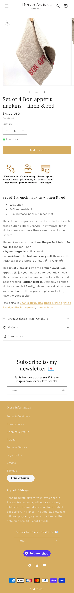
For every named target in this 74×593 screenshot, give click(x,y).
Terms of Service (17, 447)
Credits (11, 463)
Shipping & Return (18, 432)
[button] (7, 6)
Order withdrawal (20, 478)
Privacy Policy (15, 424)
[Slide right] (44, 92)
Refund (11, 439)
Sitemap (12, 470)
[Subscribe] (63, 390)
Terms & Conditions (18, 416)
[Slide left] (29, 92)
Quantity (7, 124)
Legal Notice (15, 455)
